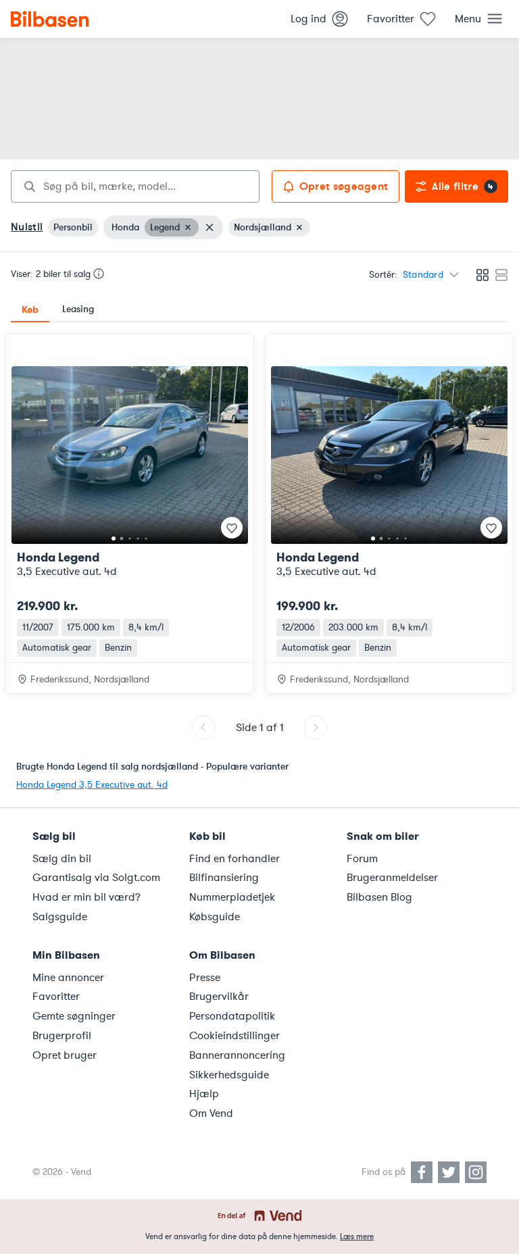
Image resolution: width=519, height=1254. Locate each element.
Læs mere (357, 1236)
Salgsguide (59, 916)
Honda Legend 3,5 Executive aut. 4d (92, 784)
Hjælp (204, 1093)
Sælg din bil (61, 858)
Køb (30, 309)
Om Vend (211, 1113)
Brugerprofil (61, 1035)
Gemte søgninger (74, 1016)
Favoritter (56, 996)
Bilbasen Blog (379, 897)
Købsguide (214, 916)
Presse (204, 977)
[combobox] (135, 186)
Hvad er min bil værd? (86, 897)
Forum (362, 858)
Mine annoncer (68, 977)
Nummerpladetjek (232, 897)
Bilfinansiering (224, 877)
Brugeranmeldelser (392, 877)
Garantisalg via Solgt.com (96, 877)
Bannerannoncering (237, 1055)
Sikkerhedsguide (229, 1075)
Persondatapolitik (232, 1016)
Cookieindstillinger (234, 1035)
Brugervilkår (219, 996)
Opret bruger (64, 1055)
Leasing (78, 309)
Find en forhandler (234, 858)
